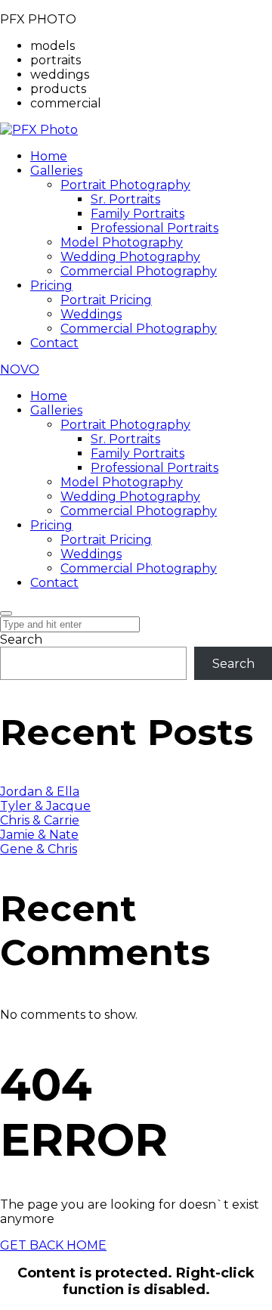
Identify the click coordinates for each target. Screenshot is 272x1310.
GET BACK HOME (53, 1245)
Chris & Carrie (39, 820)
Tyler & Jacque (45, 806)
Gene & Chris (38, 849)
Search (21, 639)
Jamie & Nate (39, 834)
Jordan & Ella (39, 791)
